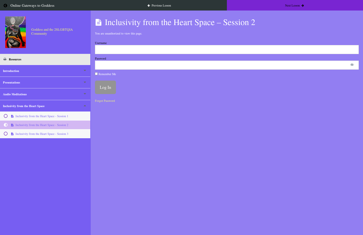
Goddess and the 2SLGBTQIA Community (52, 31)
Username (101, 43)
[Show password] (352, 65)
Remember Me (107, 74)
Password (100, 58)
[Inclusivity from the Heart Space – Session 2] (15, 32)
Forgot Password (105, 101)
